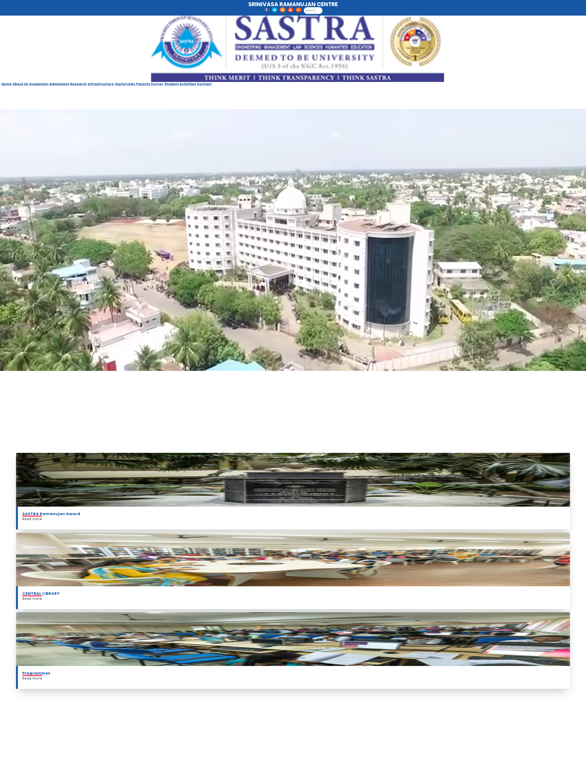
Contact (204, 84)
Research (78, 84)
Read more (32, 439)
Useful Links (125, 84)
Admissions (59, 84)
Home (6, 84)
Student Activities (180, 84)
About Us (20, 84)
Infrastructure (101, 84)
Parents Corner (149, 84)
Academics (39, 84)
